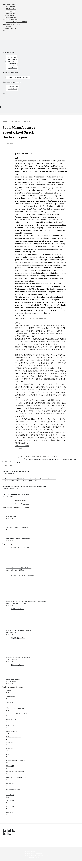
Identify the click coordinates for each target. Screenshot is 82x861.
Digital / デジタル (11, 26)
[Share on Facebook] (20, 457)
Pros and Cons (10, 801)
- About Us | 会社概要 (54, 828)
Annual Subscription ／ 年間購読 (16, 22)
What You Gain (11, 9)
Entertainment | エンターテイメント (16, 714)
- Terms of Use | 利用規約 (33, 857)
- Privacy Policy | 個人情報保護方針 (36, 853)
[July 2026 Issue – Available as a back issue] (43, 534)
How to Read (10, 6)
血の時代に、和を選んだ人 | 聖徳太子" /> (23, 576)
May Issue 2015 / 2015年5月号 (49, 457)
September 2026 (11, 516)
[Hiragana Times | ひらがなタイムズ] (41, 42)
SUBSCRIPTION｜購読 (10, 19)
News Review (10, 783)
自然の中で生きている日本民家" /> (21, 547)
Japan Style (9, 754)
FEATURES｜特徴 (9, 4)
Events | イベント (11, 719)
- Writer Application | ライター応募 (57, 832)
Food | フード (10, 725)
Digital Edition (11, 17)
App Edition (10, 15)
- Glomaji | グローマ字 (32, 838)
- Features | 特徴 (31, 828)
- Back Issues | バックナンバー (35, 834)
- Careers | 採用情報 (53, 836)
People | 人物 (10, 795)
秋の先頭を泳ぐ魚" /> (17, 609)
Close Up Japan (10, 696)
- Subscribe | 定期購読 (32, 830)
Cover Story (9, 702)
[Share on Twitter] (23, 457)
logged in (26, 504)
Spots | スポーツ (11, 806)
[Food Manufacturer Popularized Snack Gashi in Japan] (61, 133)
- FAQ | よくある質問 (53, 843)
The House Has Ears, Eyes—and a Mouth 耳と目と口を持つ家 (18, 658)
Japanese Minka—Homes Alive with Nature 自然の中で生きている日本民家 (18, 569)
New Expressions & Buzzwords (15, 772)
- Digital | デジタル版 (32, 832)
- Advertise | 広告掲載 (54, 830)
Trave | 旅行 (9, 812)
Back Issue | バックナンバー (12, 24)
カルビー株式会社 (22, 446)
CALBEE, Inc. (20, 316)
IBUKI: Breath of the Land (13, 737)
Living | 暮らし (10, 766)
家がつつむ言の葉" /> (17, 665)
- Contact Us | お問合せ (54, 845)
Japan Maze (9, 743)
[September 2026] (43, 512)
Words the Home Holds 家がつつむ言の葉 (13, 680)
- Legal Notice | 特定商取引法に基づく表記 (38, 855)
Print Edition (10, 13)
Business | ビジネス (8, 121)
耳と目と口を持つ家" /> (18, 638)
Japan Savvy (9, 748)
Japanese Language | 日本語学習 (15, 760)
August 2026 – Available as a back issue (17, 527)
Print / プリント (11, 28)
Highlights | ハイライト (22, 121)
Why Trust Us (10, 11)
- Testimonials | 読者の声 (33, 836)
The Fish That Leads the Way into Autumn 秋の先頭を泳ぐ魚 (18, 631)
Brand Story (35, 457)
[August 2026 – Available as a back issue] (43, 523)
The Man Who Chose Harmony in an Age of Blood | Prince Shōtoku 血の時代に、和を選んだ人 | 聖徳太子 (26, 602)
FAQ (4, 30)
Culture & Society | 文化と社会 (15, 708)
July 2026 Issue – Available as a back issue (18, 538)
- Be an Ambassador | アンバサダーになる (59, 834)
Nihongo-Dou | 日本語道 (13, 789)
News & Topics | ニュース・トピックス (17, 777)
